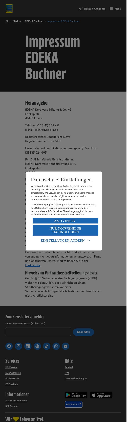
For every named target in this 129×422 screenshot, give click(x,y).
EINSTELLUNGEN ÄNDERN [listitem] (63, 240)
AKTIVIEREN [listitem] (64, 220)
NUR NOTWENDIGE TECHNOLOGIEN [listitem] (65, 230)
